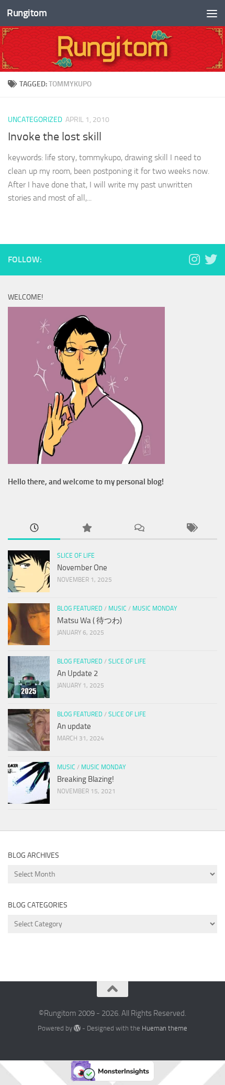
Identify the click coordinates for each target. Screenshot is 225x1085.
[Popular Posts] (86, 528)
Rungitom (27, 13)
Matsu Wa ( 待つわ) (89, 620)
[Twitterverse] (211, 259)
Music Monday (154, 608)
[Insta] (194, 259)
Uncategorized (35, 119)
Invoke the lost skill (55, 136)
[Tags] (191, 528)
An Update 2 (77, 673)
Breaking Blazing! (85, 779)
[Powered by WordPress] (77, 1028)
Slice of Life (76, 555)
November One (82, 567)
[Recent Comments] (139, 528)
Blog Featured (80, 608)
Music (117, 608)
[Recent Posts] (34, 528)
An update (74, 726)
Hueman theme (164, 1028)
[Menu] (212, 13)
